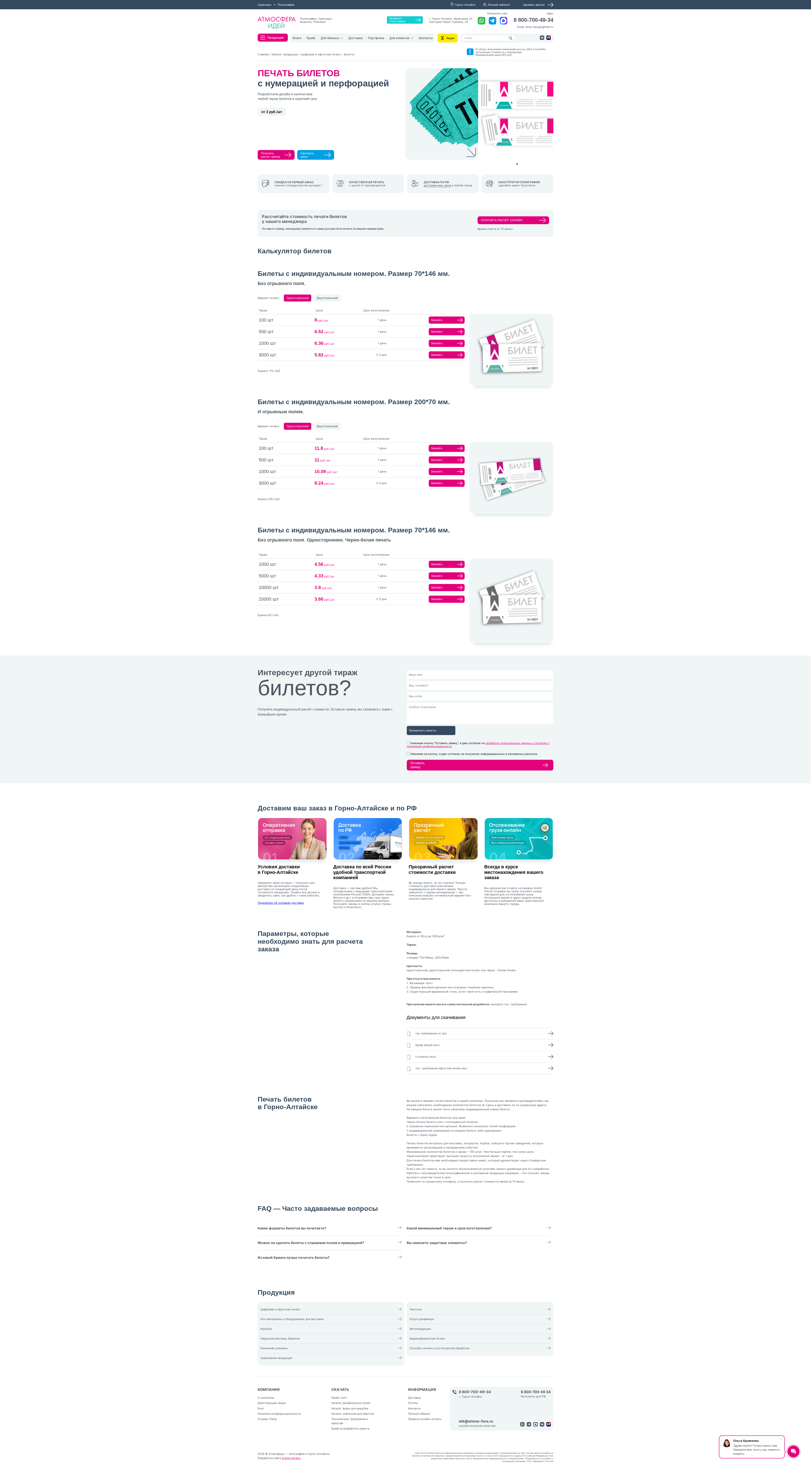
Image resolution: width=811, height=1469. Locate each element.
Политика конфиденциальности (279, 1413)
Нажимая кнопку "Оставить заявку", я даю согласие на (478, 744)
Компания (269, 1389)
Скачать (340, 1389)
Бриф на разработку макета (350, 1428)
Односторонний (298, 298)
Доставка (355, 38)
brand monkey (291, 1458)
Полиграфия (286, 4)
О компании (266, 1397)
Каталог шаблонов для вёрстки (352, 1413)
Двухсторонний (327, 298)
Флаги (297, 38)
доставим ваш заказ (437, 185)
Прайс (311, 38)
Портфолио (376, 38)
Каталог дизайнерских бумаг (351, 1403)
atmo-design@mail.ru (539, 27)
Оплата (413, 1403)
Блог (261, 1408)
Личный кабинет (499, 4)
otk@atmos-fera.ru (476, 1421)
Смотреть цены (307, 154)
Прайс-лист (339, 1397)
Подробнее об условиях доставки (281, 902)
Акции (450, 38)
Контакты (426, 38)
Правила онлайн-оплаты (424, 1419)
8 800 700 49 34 (536, 1392)
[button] (517, 164)
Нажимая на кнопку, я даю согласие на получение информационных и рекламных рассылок (473, 754)
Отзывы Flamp (267, 1419)
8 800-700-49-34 (533, 20)
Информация (422, 1389)
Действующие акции (272, 1403)
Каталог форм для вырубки (349, 1408)
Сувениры (264, 4)
